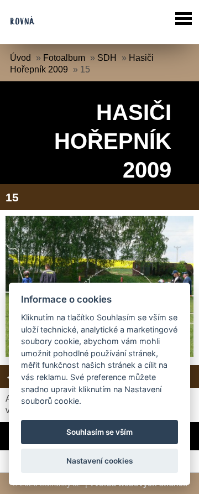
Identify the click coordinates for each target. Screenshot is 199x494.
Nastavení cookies (99, 460)
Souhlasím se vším (99, 432)
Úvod (20, 58)
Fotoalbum (64, 58)
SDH (107, 58)
